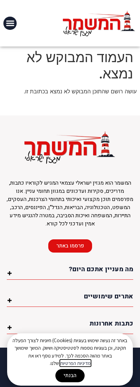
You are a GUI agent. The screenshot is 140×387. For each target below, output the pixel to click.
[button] (10, 23)
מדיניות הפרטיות (75, 363)
